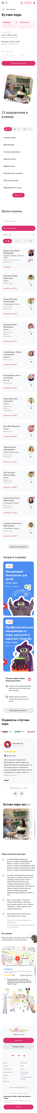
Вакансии (24, 1063)
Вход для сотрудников (16, 1087)
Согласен (18, 1107)
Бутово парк (11, 756)
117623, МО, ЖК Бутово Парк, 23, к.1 (9, 25)
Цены (5, 1078)
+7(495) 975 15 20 (25, 26)
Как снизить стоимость (25, 1073)
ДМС (22, 1066)
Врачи (5, 1063)
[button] (15, 793)
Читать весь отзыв (10, 775)
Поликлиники (8, 1072)
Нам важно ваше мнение (26, 1078)
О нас (22, 1069)
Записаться (28, 2)
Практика (6, 1081)
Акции (5, 1075)
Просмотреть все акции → (18, 710)
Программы (7, 1069)
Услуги (5, 1066)
